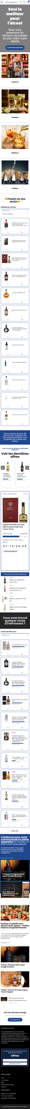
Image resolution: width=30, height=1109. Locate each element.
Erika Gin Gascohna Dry (18, 345)
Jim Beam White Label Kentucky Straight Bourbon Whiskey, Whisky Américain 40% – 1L (19, 797)
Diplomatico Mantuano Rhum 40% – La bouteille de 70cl (19, 276)
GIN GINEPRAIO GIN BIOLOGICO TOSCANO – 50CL (19, 397)
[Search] (21, 2)
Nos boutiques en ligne (7, 1084)
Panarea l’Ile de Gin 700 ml (19, 380)
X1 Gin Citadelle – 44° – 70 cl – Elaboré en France (19, 758)
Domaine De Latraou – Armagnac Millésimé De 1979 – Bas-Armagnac (18, 682)
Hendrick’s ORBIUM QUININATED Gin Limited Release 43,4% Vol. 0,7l (18, 663)
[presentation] (3, 468)
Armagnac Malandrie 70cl (18, 292)
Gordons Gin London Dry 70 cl (19, 414)
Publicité (3, 1087)
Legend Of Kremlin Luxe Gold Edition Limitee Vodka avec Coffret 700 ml (19, 259)
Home (3, 1078)
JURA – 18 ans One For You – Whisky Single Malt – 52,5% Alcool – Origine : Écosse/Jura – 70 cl (20, 777)
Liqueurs (11, 577)
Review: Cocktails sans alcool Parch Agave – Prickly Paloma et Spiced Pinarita (15, 925)
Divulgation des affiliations (8, 1098)
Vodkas (11, 596)
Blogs (2, 1082)
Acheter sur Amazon (10, 564)
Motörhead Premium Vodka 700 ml (7, 475)
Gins (10, 585)
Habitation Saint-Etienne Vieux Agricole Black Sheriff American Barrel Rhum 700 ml (20, 224)
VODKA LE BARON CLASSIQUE (19, 362)
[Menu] (2, 2)
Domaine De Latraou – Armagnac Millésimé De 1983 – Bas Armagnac (19, 329)
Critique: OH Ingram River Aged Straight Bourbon (13, 966)
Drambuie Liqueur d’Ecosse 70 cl (20, 310)
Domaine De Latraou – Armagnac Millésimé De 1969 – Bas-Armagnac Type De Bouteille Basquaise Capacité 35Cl (19, 738)
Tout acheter (5, 1080)
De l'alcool (4, 943)
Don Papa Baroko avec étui (19, 645)
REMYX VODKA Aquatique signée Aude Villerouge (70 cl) (19, 816)
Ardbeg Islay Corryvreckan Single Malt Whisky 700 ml (19, 241)
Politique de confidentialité (8, 1093)
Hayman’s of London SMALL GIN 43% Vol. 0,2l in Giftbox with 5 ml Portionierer (19, 718)
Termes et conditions (7, 1096)
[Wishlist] (24, 2)
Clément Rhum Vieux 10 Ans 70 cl (19, 700)
